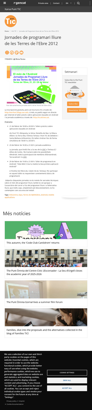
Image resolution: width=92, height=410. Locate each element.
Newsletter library (77, 110)
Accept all (67, 388)
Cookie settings (67, 372)
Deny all (67, 380)
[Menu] (4, 3)
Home (7, 31)
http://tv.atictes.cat (41, 117)
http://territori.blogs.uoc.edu (17, 112)
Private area (43, 3)
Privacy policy (12, 401)
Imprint (22, 401)
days (20, 195)
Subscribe (73, 103)
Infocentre (13, 195)
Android (44, 195)
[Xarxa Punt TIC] (12, 21)
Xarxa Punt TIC (13, 9)
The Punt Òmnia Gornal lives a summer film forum (35, 302)
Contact (56, 3)
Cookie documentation (15, 404)
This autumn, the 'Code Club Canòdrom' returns (33, 242)
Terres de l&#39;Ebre (31, 195)
